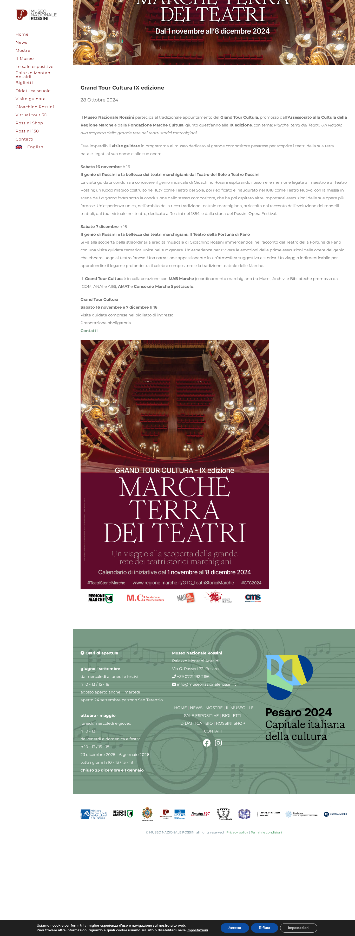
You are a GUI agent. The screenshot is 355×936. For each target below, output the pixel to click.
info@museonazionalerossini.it (206, 684)
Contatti (89, 330)
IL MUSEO (236, 707)
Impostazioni (299, 927)
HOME (180, 707)
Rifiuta (264, 927)
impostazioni (197, 930)
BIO (209, 723)
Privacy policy (237, 832)
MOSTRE (214, 707)
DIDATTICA (191, 723)
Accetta (234, 927)
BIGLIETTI (231, 715)
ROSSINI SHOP (230, 723)
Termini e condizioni (266, 832)
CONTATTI (214, 731)
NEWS (196, 707)
